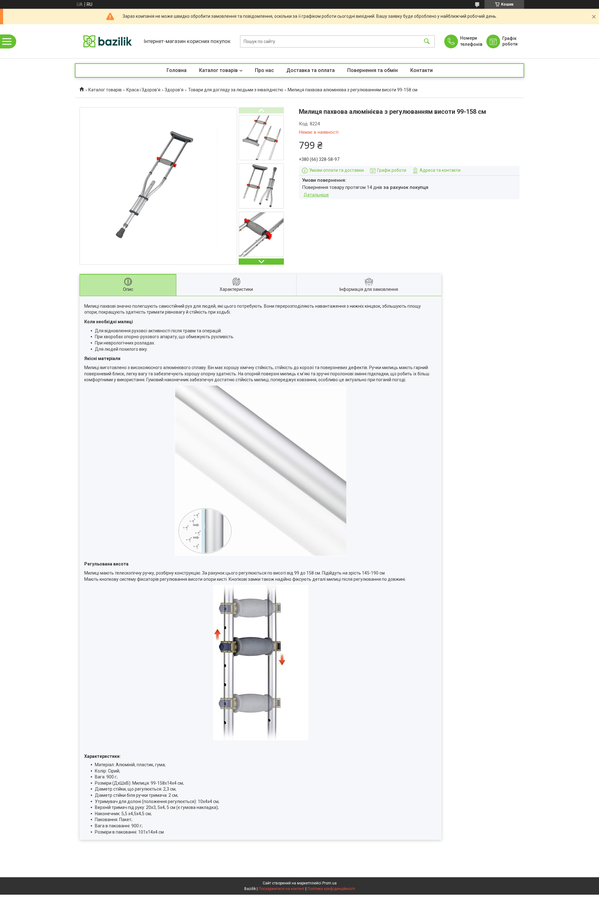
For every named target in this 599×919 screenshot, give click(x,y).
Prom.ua (329, 883)
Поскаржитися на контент (281, 889)
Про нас (264, 70)
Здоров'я (174, 89)
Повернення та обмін (372, 70)
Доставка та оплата (310, 70)
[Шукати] (426, 41)
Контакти (421, 70)
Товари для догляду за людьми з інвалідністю (235, 89)
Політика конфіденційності (331, 889)
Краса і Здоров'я (143, 89)
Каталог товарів (218, 70)
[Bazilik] (107, 41)
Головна (177, 70)
